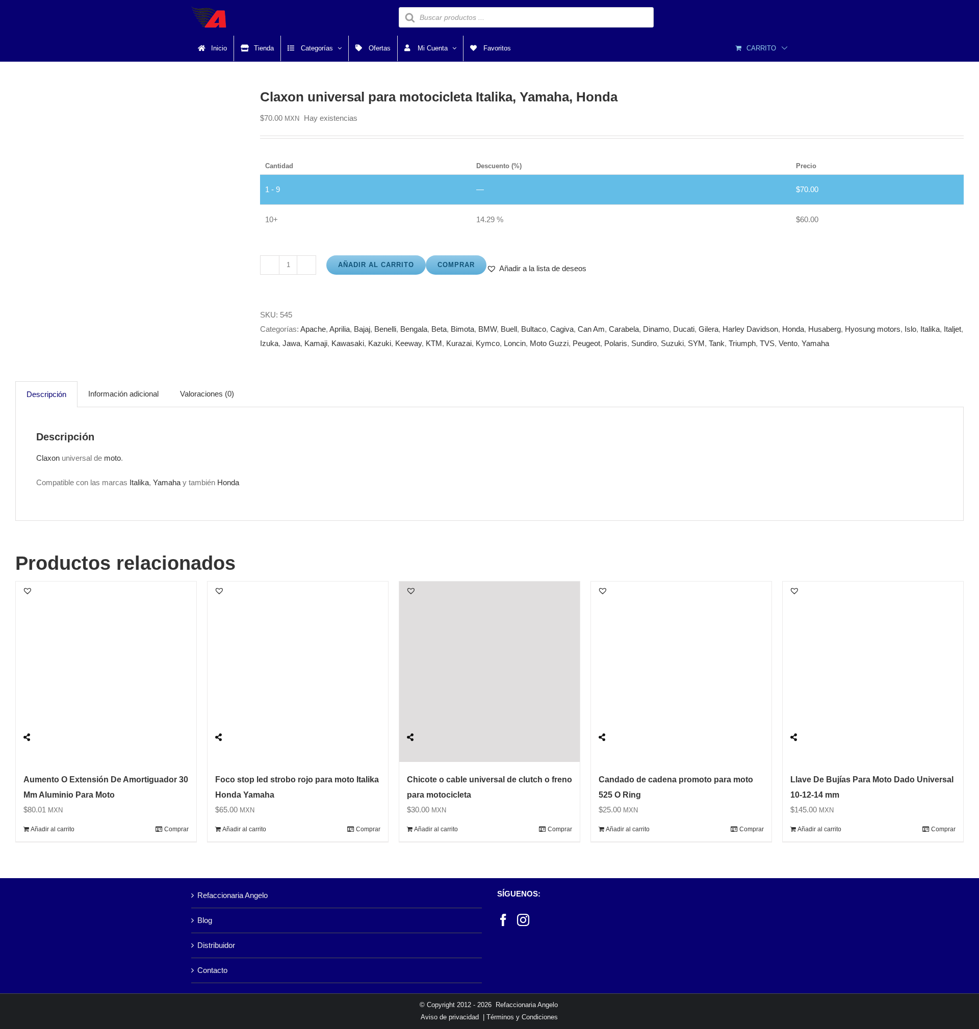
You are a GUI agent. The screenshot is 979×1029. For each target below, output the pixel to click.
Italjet (952, 329)
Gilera (708, 329)
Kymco (488, 343)
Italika (930, 329)
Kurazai (459, 343)
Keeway (408, 343)
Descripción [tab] (46, 394)
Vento (788, 343)
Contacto (212, 970)
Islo (910, 329)
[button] (536, 268)
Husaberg (824, 329)
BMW (487, 329)
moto (112, 458)
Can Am (591, 329)
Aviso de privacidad (450, 1017)
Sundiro (644, 343)
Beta (439, 329)
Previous (23, 202)
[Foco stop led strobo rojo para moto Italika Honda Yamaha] (298, 672)
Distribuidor (216, 945)
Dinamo (656, 329)
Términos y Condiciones (522, 1017)
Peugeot (586, 343)
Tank (717, 343)
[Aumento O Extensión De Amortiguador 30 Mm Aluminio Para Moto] (106, 672)
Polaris (615, 343)
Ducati (683, 329)
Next (238, 202)
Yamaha (815, 343)
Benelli (385, 329)
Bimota (462, 329)
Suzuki (672, 343)
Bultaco (533, 329)
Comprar (456, 265)
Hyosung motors (872, 329)
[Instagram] (523, 920)
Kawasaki (347, 343)
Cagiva (562, 329)
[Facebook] (503, 920)
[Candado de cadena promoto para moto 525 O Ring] (681, 672)
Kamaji (315, 343)
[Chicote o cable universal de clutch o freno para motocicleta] (489, 672)
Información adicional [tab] (123, 393)
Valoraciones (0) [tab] (207, 393)
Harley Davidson (750, 329)
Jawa (291, 343)
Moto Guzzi (549, 343)
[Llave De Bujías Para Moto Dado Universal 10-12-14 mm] (873, 672)
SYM (696, 343)
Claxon (48, 458)
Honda (793, 329)
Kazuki (379, 343)
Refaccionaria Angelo (232, 895)
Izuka (269, 343)
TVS (767, 343)
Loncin (515, 343)
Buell (509, 329)
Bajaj (362, 329)
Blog (204, 920)
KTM (434, 343)
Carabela (624, 329)
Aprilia (339, 329)
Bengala (413, 329)
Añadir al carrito (376, 265)
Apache (313, 329)
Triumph (742, 343)
